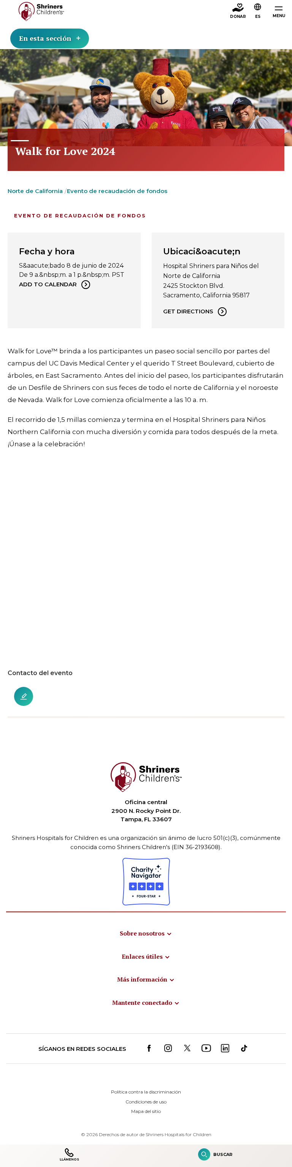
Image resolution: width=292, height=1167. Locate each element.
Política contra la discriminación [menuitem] (146, 1092)
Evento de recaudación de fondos (117, 191)
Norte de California (35, 191)
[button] (257, 11)
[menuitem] (146, 933)
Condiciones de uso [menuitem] (146, 1102)
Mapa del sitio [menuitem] (146, 1111)
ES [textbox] (257, 16)
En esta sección (45, 38)
